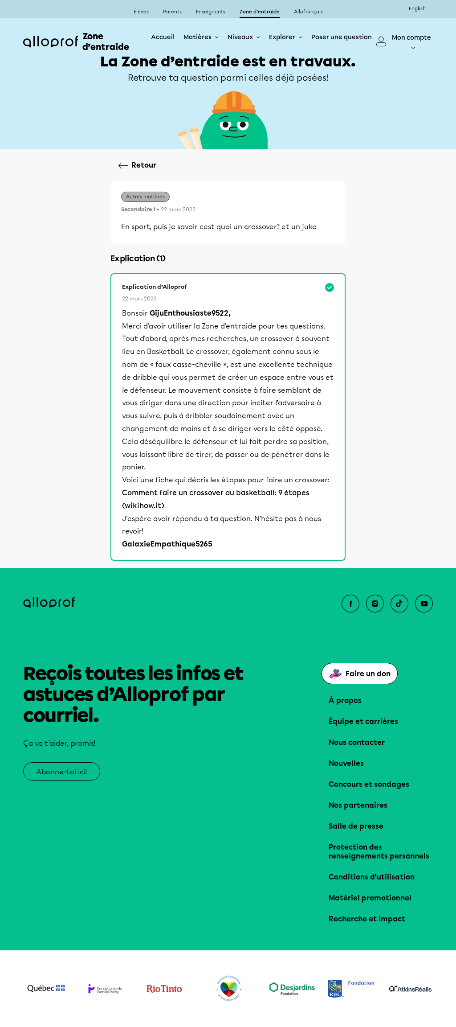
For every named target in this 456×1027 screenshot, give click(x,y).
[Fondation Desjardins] (292, 989)
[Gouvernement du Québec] (46, 989)
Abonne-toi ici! (61, 772)
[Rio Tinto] (164, 989)
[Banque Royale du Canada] (351, 989)
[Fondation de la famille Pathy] (105, 988)
